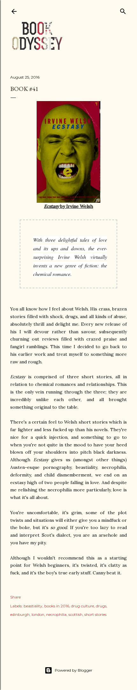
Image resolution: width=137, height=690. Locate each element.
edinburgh (20, 614)
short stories (95, 614)
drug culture (82, 606)
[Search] (123, 10)
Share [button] (15, 597)
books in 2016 (56, 606)
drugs (101, 606)
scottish (75, 614)
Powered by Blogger (73, 670)
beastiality (33, 606)
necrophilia (56, 614)
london (38, 614)
